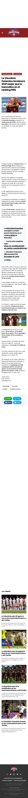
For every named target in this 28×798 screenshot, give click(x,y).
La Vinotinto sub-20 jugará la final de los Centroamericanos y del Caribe (14, 653)
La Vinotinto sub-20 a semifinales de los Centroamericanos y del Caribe (14, 688)
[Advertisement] (14, 14)
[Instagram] (14, 774)
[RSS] (20, 774)
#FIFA (12, 235)
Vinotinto (5, 389)
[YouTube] (17, 774)
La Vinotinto (17, 74)
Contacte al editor (7, 780)
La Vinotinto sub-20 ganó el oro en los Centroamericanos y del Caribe (14, 618)
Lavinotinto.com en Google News (13, 778)
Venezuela (15, 386)
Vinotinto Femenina (15, 389)
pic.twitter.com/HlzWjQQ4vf (15, 248)
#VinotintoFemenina (14, 228)
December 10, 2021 (11, 257)
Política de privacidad (20, 780)
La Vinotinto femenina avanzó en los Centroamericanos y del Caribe (14, 723)
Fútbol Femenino (7, 74)
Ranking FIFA (6, 386)
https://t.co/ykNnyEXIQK (14, 246)
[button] (2, 33)
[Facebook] (10, 774)
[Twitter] (7, 774)
